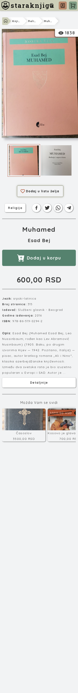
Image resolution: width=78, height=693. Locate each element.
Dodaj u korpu (44, 258)
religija (15, 208)
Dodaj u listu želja (42, 191)
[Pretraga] (52, 5)
